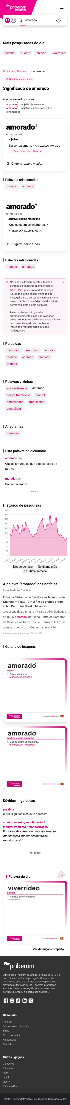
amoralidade (15, 402)
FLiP (5, 1072)
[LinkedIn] (24, 1002)
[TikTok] (18, 1002)
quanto (25, 53)
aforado (12, 364)
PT (7, 20)
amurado (28, 186)
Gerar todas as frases (20, 79)
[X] (31, 1002)
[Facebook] (6, 1002)
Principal (7, 1021)
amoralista (14, 408)
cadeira (9, 53)
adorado (27, 357)
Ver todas (35, 852)
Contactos (8, 1063)
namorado (13, 350)
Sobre (6, 1030)
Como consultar (11, 1035)
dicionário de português (23, 978)
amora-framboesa (18, 395)
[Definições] (58, 20)
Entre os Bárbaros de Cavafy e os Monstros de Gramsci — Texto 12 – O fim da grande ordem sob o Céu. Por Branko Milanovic (34, 601)
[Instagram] (12, 1002)
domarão (13, 433)
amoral (40, 395)
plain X (6, 1081)
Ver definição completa (48, 949)
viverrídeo (58, 53)
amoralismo (36, 402)
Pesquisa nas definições (16, 1026)
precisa (41, 53)
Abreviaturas (9, 1039)
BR (13, 20)
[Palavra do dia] (61, 874)
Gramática (8, 1044)
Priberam (8, 1068)
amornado (32, 350)
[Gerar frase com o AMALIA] (40, 231)
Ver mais (35, 491)
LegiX (6, 1077)
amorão (49, 350)
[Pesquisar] (20, 20)
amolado (44, 357)
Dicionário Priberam (16, 71)
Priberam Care (10, 1086)
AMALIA (15, 290)
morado (12, 186)
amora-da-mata (17, 388)
